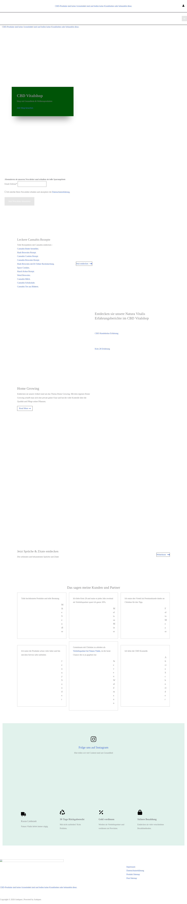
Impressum (130, 867)
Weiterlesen (161, 554)
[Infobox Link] (93, 745)
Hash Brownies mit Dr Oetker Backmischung (35, 264)
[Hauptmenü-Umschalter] (184, 18)
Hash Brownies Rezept (26, 252)
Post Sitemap (131, 878)
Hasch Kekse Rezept (25, 271)
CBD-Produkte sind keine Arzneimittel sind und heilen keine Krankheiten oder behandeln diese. (93, 6)
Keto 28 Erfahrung (102, 349)
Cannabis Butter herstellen (27, 249)
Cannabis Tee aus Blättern (27, 286)
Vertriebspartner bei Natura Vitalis (86, 651)
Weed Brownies (23, 275)
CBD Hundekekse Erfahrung (106, 333)
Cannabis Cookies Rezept (27, 256)
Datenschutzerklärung (61, 192)
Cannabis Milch (23, 279)
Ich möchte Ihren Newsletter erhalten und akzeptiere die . (38, 192)
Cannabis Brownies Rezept (28, 260)
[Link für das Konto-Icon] (183, 6)
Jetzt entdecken (82, 264)
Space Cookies (23, 268)
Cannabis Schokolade (26, 283)
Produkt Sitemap (133, 874)
